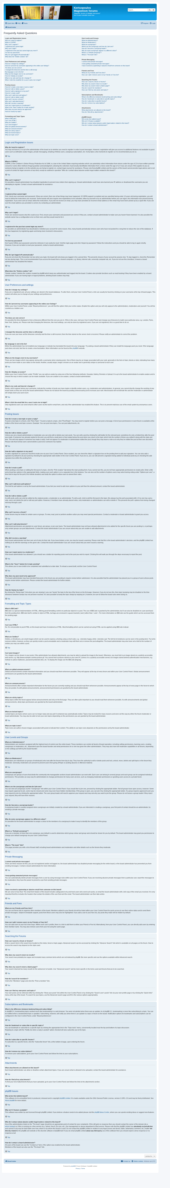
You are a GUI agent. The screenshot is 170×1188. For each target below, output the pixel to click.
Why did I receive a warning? (14, 103)
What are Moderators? (89, 42)
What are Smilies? (11, 122)
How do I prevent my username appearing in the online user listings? (27, 65)
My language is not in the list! (14, 72)
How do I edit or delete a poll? (14, 97)
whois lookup (10, 1126)
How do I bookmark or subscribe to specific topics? (98, 99)
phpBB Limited (65, 1098)
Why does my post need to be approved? (18, 109)
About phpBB (10, 1100)
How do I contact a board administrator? (94, 125)
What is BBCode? (10, 118)
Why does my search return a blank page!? (96, 86)
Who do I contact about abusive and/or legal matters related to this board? (105, 123)
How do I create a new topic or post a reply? (19, 87)
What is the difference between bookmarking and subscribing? (102, 97)
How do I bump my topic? (13, 111)
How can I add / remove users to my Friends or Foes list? (100, 75)
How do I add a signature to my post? (17, 91)
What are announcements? (13, 128)
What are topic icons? (12, 135)
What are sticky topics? (12, 130)
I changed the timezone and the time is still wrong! (21, 70)
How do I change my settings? (15, 63)
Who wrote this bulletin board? (91, 119)
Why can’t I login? (10, 48)
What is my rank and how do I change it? (18, 78)
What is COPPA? (10, 42)
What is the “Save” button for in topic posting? (19, 107)
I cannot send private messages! (92, 61)
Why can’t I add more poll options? (16, 95)
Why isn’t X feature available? (91, 121)
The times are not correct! (13, 68)
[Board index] (39, 12)
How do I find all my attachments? (92, 112)
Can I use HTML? (10, 120)
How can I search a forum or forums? (94, 81)
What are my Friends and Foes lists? (93, 72)
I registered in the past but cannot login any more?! (21, 50)
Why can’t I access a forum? (14, 99)
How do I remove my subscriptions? (93, 103)
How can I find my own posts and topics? (95, 90)
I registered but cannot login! (14, 46)
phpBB (75, 348)
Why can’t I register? (11, 44)
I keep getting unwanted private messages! (95, 63)
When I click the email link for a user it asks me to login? (23, 80)
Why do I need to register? (13, 40)
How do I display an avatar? (14, 76)
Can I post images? (11, 124)
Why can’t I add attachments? (14, 101)
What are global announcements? (16, 126)
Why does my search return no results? (94, 84)
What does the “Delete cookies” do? (16, 56)
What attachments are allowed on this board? (96, 110)
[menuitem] (18, 23)
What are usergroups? (89, 44)
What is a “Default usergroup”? (91, 52)
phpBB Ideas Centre (102, 1112)
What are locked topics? (13, 132)
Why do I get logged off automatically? (17, 54)
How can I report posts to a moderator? (17, 105)
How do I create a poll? (12, 93)
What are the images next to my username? (19, 74)
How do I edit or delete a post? (15, 89)
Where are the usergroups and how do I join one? (97, 46)
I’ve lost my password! (12, 52)
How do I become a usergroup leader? (94, 48)
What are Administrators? (90, 40)
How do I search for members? (92, 88)
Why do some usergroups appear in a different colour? (99, 50)
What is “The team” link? (89, 54)
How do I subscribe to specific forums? (94, 101)
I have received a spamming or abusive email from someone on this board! (106, 65)
